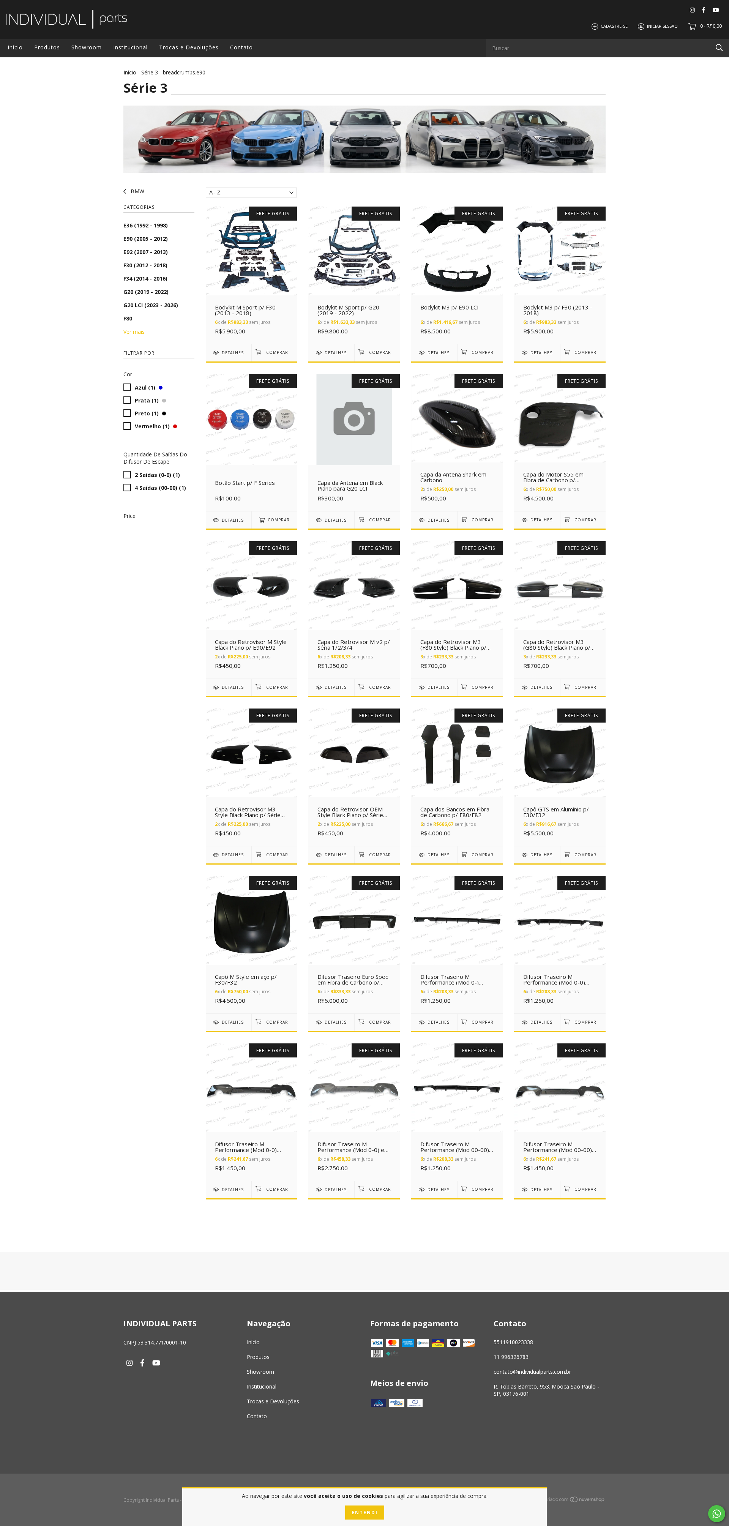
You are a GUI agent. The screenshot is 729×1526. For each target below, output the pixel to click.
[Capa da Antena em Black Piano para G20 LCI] (354, 442)
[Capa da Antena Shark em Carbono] (457, 442)
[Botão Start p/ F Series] (251, 442)
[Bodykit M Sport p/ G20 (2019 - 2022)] (354, 275)
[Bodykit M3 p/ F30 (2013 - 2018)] (560, 275)
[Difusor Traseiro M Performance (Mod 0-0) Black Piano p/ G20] (251, 1111)
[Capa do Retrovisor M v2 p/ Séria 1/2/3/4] (354, 609)
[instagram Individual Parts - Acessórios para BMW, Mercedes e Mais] (692, 10)
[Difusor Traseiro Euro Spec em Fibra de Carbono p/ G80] (354, 944)
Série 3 (150, 72)
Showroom (86, 47)
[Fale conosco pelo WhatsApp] (716, 1513)
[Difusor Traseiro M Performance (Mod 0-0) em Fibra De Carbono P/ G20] (354, 1111)
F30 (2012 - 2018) (145, 265)
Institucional (130, 47)
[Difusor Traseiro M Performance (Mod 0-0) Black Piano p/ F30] (560, 944)
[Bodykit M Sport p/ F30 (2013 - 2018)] (251, 275)
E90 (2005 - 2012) (145, 238)
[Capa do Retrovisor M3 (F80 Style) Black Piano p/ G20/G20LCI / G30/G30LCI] (457, 609)
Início (15, 47)
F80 (127, 318)
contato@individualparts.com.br (532, 1371)
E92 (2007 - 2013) (145, 252)
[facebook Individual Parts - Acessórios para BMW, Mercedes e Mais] (703, 10)
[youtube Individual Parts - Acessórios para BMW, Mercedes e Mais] (716, 10)
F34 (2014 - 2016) (145, 278)
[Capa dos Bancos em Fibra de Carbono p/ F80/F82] (457, 777)
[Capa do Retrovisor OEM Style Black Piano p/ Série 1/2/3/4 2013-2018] (354, 777)
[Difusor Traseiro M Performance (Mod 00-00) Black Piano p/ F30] (457, 1111)
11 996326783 (511, 1356)
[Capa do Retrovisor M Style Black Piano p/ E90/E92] (251, 609)
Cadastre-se (614, 26)
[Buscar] (719, 47)
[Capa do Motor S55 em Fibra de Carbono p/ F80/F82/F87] (560, 442)
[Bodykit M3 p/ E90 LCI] (457, 275)
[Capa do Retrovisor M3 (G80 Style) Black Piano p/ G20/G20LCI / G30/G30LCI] (560, 609)
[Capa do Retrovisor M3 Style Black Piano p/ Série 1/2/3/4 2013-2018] (251, 777)
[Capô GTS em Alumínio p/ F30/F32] (560, 777)
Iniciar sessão (662, 26)
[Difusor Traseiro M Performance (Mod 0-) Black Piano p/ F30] (457, 944)
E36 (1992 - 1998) (145, 225)
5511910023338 (513, 1342)
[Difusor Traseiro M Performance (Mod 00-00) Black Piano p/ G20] (560, 1111)
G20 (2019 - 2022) (146, 291)
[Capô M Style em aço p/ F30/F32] (251, 944)
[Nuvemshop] (575, 1500)
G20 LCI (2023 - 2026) (150, 305)
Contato (241, 47)
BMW (136, 191)
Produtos (47, 47)
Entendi (365, 1512)
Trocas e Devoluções (189, 47)
